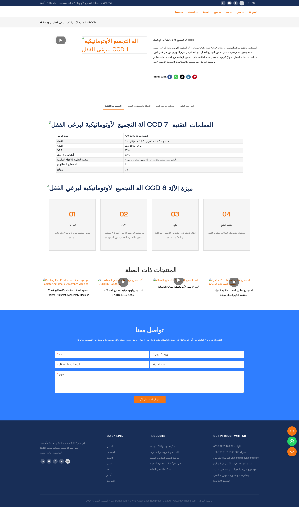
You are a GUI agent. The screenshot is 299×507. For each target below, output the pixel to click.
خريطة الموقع (205, 500)
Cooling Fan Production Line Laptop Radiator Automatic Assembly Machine (68, 292)
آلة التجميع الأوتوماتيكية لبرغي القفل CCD (74, 22)
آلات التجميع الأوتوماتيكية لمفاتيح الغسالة (178, 286)
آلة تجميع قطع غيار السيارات (164, 452)
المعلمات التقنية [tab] (113, 105)
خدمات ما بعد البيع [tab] (165, 105)
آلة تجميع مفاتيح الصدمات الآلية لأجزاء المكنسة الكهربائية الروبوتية (234, 292)
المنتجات (111, 452)
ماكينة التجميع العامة (160, 469)
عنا (108, 469)
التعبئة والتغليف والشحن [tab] (138, 105)
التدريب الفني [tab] (187, 105)
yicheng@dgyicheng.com (245, 457)
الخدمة (110, 457)
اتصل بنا (111, 481)
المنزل (110, 446)
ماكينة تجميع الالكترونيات (162, 446)
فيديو (109, 463)
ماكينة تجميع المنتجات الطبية (164, 457)
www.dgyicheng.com (185, 500)
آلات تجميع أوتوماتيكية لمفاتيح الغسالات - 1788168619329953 (123, 292)
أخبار (109, 475)
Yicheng (44, 22)
